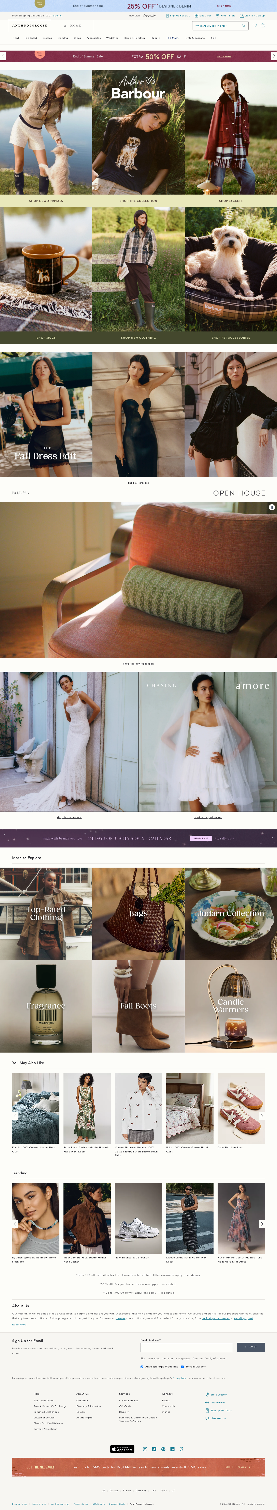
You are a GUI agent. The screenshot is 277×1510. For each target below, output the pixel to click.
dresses (120, 1318)
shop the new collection (138, 663)
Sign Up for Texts (221, 1410)
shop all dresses (138, 482)
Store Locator (219, 1394)
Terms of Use (39, 1504)
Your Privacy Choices (142, 1504)
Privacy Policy (180, 1378)
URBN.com (98, 1504)
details (57, 15)
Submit (251, 1347)
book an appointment (208, 817)
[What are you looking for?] (243, 25)
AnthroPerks (218, 1402)
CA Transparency (60, 1504)
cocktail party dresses (216, 1318)
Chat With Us (218, 1418)
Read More (19, 1324)
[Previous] (3, 56)
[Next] (273, 56)
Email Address (150, 1340)
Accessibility (81, 1504)
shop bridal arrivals (69, 817)
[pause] (272, 507)
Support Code (117, 1504)
